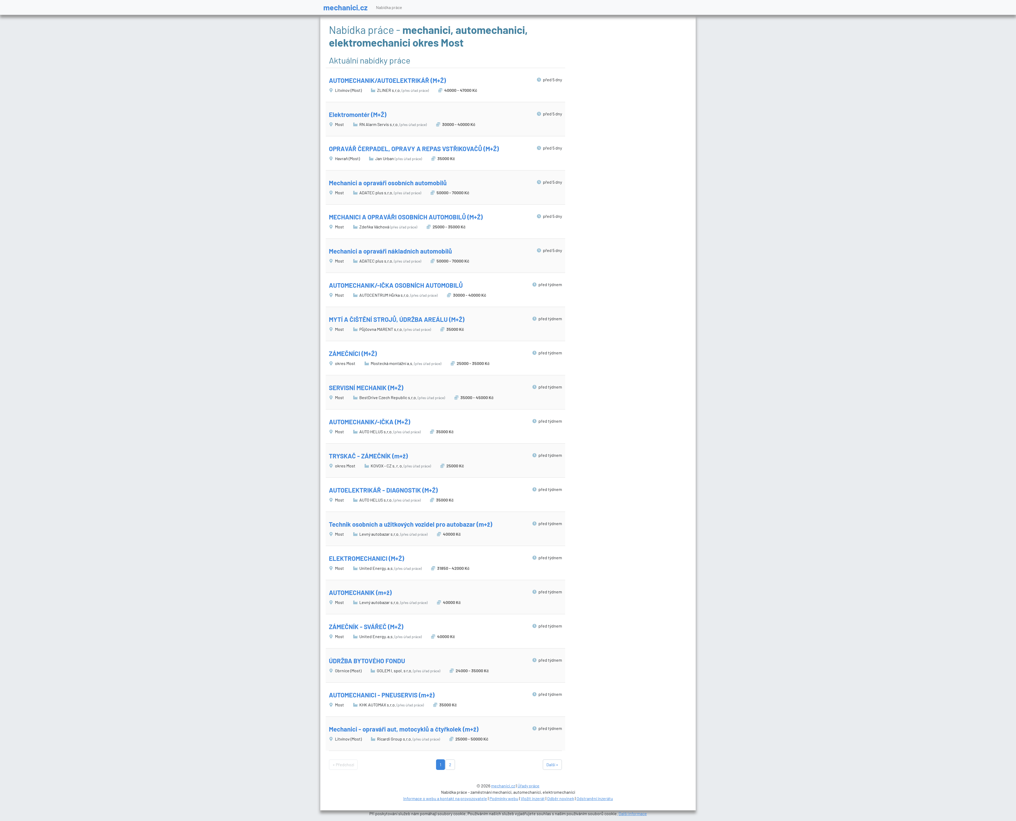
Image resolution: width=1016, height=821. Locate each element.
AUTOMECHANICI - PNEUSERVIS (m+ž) (381, 695)
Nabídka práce (389, 7)
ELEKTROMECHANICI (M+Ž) (366, 558)
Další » (552, 764)
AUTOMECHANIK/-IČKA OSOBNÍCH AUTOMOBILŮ (396, 285)
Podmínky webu (503, 798)
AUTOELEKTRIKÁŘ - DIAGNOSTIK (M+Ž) (383, 490)
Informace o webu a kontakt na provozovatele (445, 798)
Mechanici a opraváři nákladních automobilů (390, 251)
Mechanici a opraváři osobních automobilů (388, 183)
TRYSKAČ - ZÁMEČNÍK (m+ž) (368, 456)
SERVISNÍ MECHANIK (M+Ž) (366, 387)
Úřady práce (528, 785)
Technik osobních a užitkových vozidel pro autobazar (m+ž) (410, 524)
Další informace (633, 813)
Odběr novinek (560, 798)
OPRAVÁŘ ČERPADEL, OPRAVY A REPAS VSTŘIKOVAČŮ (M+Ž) (414, 148)
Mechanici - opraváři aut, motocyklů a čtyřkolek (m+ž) (403, 729)
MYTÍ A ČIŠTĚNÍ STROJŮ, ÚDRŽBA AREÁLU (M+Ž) (396, 319)
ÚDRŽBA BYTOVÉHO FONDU (367, 661)
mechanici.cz (345, 7)
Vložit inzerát (533, 798)
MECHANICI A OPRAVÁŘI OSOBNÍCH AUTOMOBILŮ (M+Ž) (406, 217)
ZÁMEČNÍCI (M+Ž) (353, 353)
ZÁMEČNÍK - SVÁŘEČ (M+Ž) (366, 626)
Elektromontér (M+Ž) (357, 114)
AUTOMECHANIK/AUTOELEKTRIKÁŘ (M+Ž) (387, 80)
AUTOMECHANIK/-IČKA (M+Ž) (369, 422)
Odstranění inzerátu (595, 798)
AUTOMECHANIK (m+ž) (360, 592)
